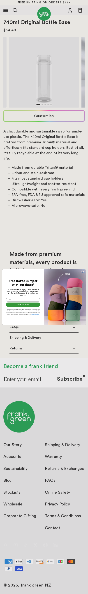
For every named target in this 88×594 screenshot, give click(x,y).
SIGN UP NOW (23, 304)
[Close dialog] (83, 271)
